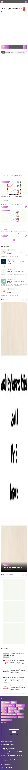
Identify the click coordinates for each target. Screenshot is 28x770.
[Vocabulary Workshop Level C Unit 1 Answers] (3, 251)
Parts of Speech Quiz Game (8, 768)
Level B (5, 708)
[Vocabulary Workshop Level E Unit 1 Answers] (3, 261)
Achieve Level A (7, 702)
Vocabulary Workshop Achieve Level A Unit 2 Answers (13, 568)
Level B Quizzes (13, 708)
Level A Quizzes (21, 705)
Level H (21, 717)
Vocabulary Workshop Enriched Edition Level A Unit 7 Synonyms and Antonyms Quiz (17, 687)
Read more (4, 207)
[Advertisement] (14, 29)
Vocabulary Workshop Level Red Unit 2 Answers (12, 196)
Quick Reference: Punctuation (8, 744)
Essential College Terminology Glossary (17, 654)
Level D (5, 711)
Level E (11, 711)
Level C (21, 708)
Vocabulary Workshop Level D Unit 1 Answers (15, 291)
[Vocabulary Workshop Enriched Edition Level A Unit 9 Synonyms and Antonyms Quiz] (6, 670)
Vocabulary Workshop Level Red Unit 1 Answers (12, 225)
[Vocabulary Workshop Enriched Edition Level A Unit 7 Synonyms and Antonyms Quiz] (6, 687)
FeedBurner (16, 734)
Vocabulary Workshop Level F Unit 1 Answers (15, 282)
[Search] (26, 2)
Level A (14, 702)
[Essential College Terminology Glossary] (6, 655)
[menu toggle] (2, 2)
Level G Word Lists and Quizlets (10, 717)
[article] (14, 437)
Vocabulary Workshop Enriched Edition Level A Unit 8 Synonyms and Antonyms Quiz (17, 679)
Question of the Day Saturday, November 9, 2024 (12, 759)
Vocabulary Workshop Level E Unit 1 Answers (15, 262)
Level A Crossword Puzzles (9, 705)
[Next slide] (26, 300)
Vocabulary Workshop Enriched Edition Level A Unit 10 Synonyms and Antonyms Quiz (17, 662)
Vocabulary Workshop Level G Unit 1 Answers (15, 272)
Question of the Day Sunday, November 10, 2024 (12, 755)
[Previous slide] (23, 300)
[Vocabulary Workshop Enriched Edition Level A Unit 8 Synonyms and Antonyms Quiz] (6, 679)
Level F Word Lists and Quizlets (10, 714)
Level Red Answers (7, 720)
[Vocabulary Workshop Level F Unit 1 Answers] (3, 281)
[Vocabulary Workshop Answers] (14, 9)
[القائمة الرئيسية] (25, 47)
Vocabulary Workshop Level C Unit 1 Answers (15, 252)
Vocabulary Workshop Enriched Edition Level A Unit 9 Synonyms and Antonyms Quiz (17, 670)
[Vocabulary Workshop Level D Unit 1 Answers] (3, 290)
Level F (18, 711)
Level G (21, 714)
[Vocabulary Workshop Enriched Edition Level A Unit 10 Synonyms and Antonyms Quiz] (6, 662)
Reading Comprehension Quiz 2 (9, 748)
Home (6, 47)
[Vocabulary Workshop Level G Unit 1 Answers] (3, 271)
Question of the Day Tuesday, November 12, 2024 (12, 752)
